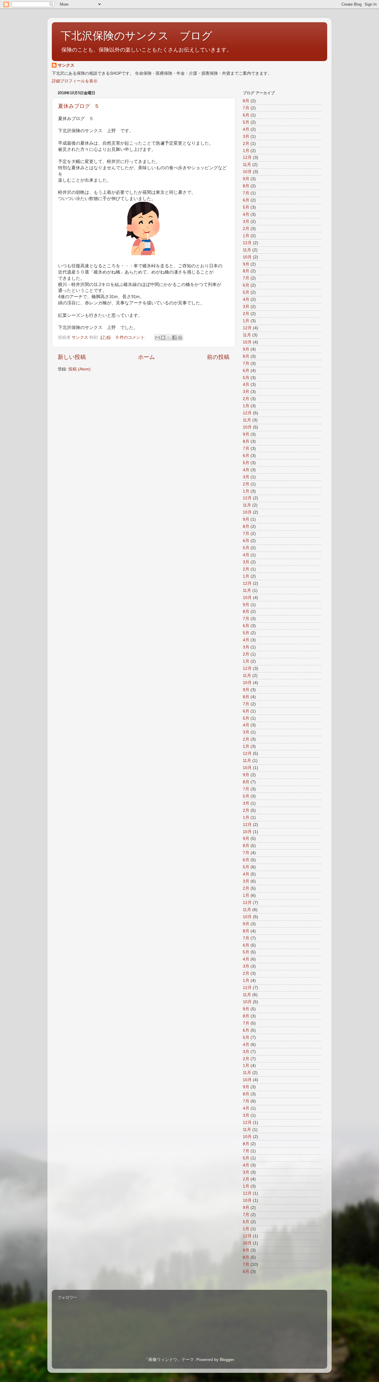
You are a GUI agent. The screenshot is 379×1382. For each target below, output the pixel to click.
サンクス (66, 65)
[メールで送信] (157, 338)
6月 (246, 115)
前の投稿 (218, 357)
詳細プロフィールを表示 (74, 81)
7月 (246, 108)
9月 (246, 179)
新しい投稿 (72, 357)
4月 (246, 129)
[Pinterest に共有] (180, 338)
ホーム (146, 357)
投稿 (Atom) (79, 369)
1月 (246, 150)
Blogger (227, 1359)
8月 (246, 101)
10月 (247, 172)
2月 (246, 143)
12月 (247, 157)
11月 (247, 164)
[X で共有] (169, 338)
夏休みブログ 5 (78, 106)
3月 (246, 136)
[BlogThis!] (163, 338)
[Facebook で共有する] (174, 338)
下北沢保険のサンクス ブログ (136, 36)
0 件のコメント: (131, 337)
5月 (246, 122)
